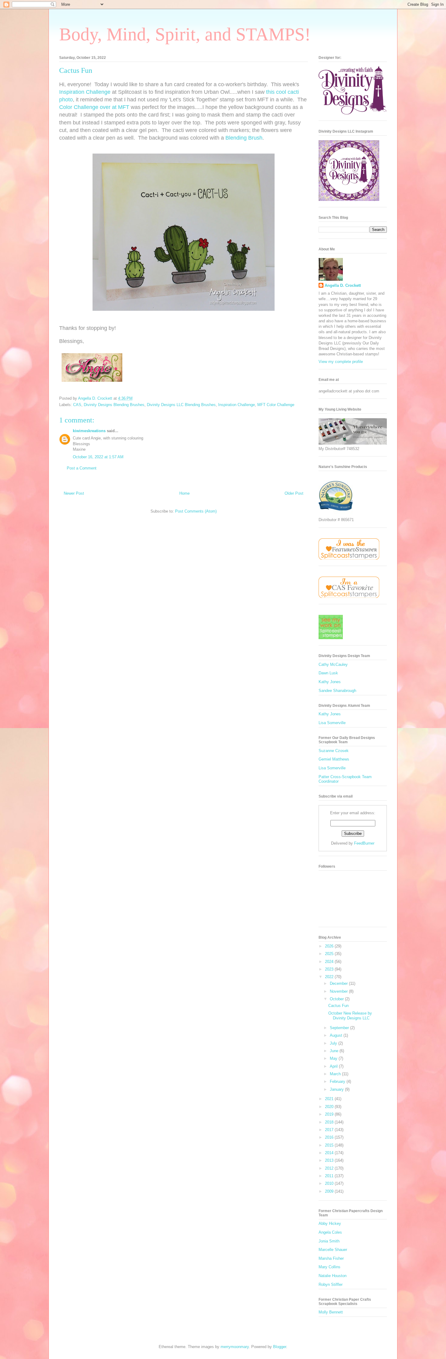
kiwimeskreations (89, 431)
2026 (330, 946)
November (339, 991)
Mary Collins (329, 1267)
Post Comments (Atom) (196, 511)
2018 (330, 1122)
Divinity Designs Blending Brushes (114, 404)
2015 (330, 1145)
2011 (330, 1176)
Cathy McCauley (333, 664)
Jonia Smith (329, 1241)
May (334, 1058)
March (336, 1074)
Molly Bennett (331, 1312)
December (339, 983)
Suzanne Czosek (334, 750)
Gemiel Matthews (334, 759)
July (334, 1043)
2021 (330, 1098)
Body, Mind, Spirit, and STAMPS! (185, 34)
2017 (330, 1129)
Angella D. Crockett (343, 285)
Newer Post (74, 493)
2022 (330, 976)
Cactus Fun (338, 1005)
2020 (330, 1106)
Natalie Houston (332, 1275)
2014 (330, 1153)
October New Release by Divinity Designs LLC (350, 1015)
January (337, 1089)
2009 (330, 1191)
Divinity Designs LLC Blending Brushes (181, 404)
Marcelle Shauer (333, 1249)
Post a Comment (81, 468)
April (334, 1066)
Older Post (294, 493)
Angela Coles (330, 1232)
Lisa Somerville (332, 722)
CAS (77, 404)
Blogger (279, 1346)
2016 (330, 1137)
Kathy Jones (330, 682)
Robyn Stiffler (331, 1284)
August (336, 1035)
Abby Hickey (330, 1223)
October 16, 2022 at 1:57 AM (98, 457)
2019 (330, 1114)
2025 (330, 953)
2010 (330, 1183)
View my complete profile (341, 361)
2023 (330, 969)
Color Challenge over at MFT (94, 107)
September (340, 1027)
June (335, 1051)
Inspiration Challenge (84, 92)
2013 (330, 1160)
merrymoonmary (235, 1346)
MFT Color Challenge (275, 404)
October (337, 999)
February (338, 1081)
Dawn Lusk (328, 673)
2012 (330, 1168)
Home (184, 493)
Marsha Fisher (331, 1258)
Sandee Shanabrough (337, 690)
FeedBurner (364, 843)
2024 (330, 961)
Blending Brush (243, 138)
